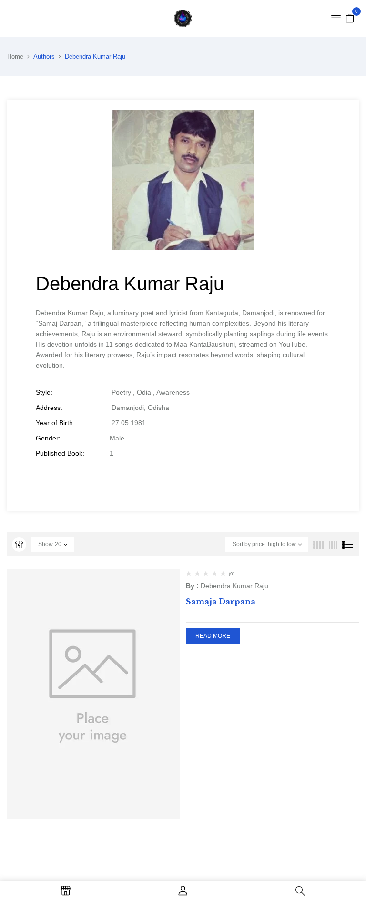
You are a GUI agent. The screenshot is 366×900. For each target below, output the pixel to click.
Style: (44, 392)
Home (15, 56)
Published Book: (60, 453)
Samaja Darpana (220, 601)
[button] (350, 17)
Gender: (48, 438)
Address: (49, 407)
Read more (212, 636)
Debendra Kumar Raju (234, 586)
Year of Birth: (55, 423)
